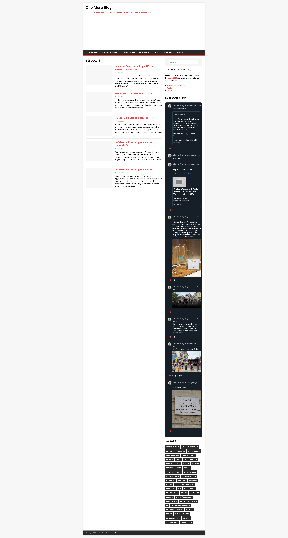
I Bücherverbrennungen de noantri (135, 169)
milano (184, 493)
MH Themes (116, 533)
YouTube (170, 91)
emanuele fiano (190, 459)
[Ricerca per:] (183, 62)
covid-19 (169, 459)
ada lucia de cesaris (190, 447)
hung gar (182, 480)
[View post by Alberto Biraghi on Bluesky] (184, 156)
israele (169, 485)
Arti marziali (129, 52)
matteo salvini (172, 493)
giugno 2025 (172, 78)
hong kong (170, 480)
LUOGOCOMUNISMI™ (110, 52)
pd (167, 505)
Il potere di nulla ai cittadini (131, 117)
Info (179, 52)
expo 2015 (195, 464)
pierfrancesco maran (174, 510)
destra (178, 459)
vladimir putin (186, 522)
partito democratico (188, 501)
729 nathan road (172, 447)
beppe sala (181, 451)
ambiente (169, 451)
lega (176, 485)
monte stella (171, 501)
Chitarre (143, 52)
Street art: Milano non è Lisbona (134, 93)
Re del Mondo (92, 52)
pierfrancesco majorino (180, 505)
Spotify (169, 88)
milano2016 (194, 493)
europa (186, 464)
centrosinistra (194, 451)
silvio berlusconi (173, 518)
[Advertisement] (144, 33)
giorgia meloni (190, 472)
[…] (128, 86)
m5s (179, 489)
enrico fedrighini (173, 464)
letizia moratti (188, 485)
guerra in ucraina (189, 476)
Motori (167, 52)
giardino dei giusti (173, 472)
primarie (189, 510)
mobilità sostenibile (184, 497)
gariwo (187, 468)
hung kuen (193, 480)
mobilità (169, 497)
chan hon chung (172, 455)
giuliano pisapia (172, 476)
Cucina (157, 52)
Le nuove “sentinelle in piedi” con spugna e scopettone (134, 68)
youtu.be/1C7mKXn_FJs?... (182, 174)
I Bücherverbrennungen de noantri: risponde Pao (135, 144)
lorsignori (170, 489)
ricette (169, 514)
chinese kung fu (188, 455)
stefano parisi (172, 522)
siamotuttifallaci (182, 514)
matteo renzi (189, 489)
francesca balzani (173, 468)
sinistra (186, 518)
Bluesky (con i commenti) (176, 85)
